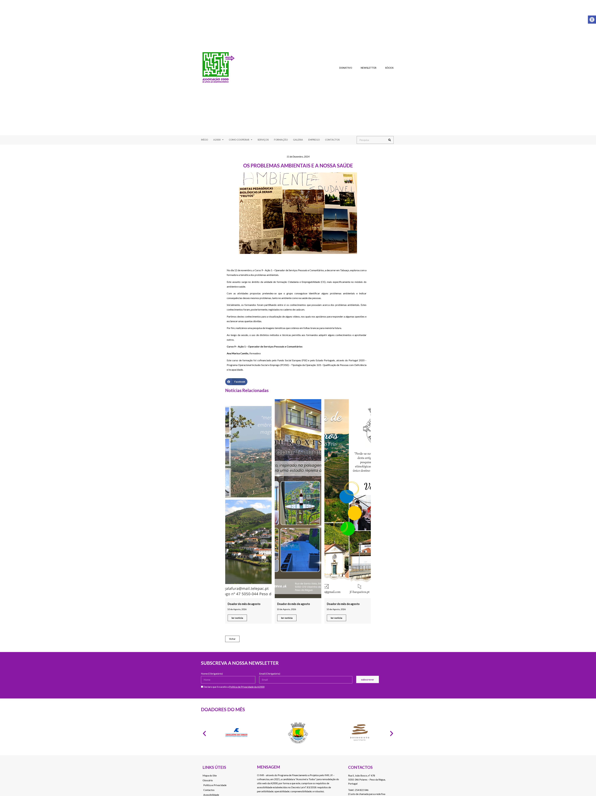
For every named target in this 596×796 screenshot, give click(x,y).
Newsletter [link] (368, 67)
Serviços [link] (263, 139)
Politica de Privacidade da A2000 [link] (246, 686)
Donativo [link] (345, 67)
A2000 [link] (217, 139)
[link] (592, 20)
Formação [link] (281, 139)
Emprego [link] (314, 139)
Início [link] (204, 139)
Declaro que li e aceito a (233, 687)
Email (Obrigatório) (269, 673)
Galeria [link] (298, 139)
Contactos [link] (332, 139)
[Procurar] (389, 140)
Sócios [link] (389, 67)
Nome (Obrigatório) (212, 673)
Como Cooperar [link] (239, 139)
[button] (236, 381)
